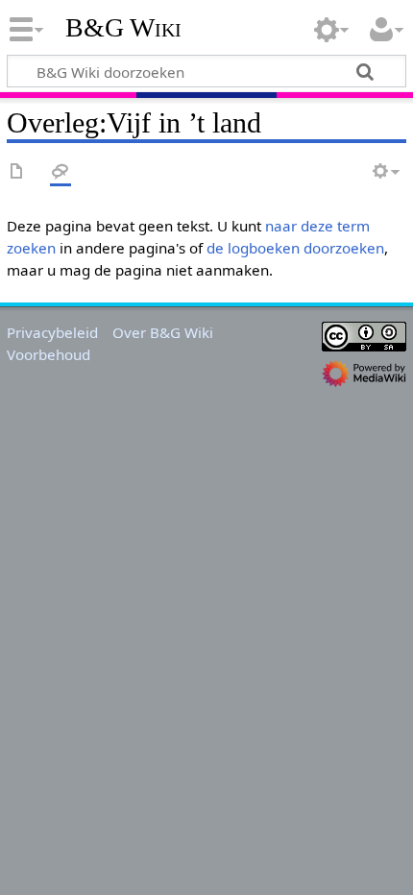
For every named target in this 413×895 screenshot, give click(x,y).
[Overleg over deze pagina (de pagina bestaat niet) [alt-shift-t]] (60, 172)
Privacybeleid (52, 332)
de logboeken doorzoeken (295, 247)
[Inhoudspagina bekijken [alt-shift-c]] (17, 172)
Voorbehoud (48, 354)
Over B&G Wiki (162, 332)
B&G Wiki (123, 27)
